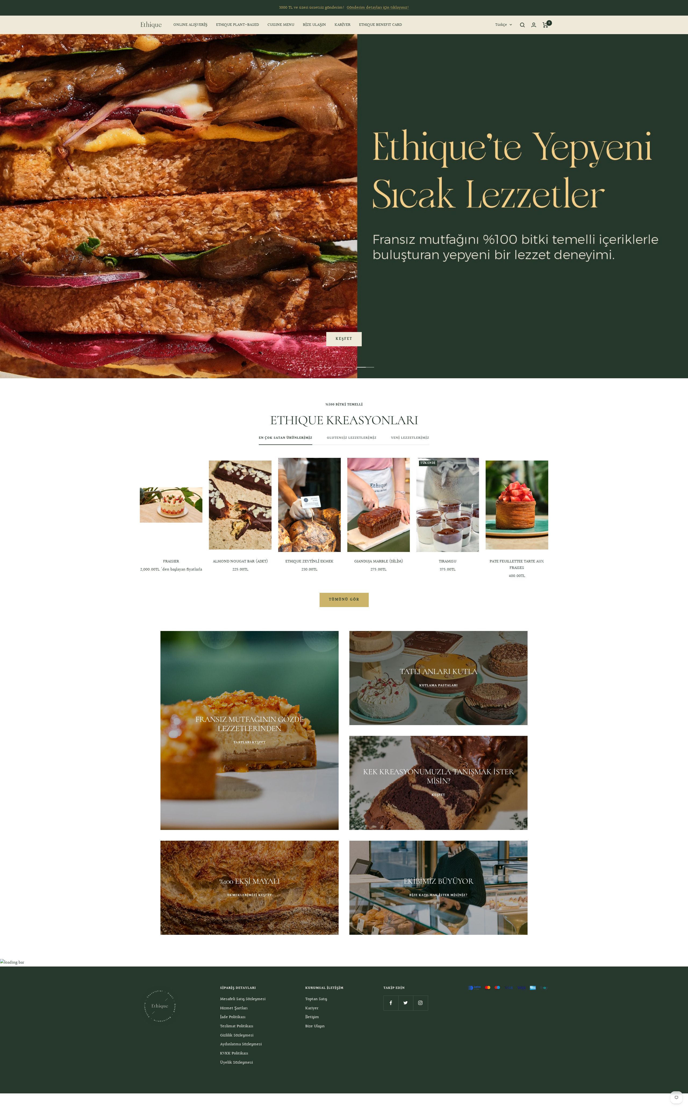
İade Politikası (232, 1017)
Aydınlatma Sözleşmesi (241, 1044)
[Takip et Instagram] (420, 1003)
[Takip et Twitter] (405, 1003)
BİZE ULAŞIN (314, 25)
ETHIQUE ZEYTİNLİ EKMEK (309, 561)
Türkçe (501, 25)
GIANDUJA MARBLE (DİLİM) (378, 561)
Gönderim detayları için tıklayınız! (378, 7)
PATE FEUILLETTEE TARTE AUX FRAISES (517, 564)
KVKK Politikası (234, 1053)
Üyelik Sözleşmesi (236, 1062)
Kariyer (311, 1008)
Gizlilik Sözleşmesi (236, 1035)
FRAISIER (171, 561)
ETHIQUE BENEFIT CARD (380, 25)
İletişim (312, 1017)
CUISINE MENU (280, 25)
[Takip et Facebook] (391, 1003)
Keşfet (344, 339)
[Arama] (522, 25)
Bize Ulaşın (315, 1026)
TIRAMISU (447, 561)
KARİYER (342, 25)
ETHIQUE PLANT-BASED (237, 25)
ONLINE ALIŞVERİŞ (190, 25)
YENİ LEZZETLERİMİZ (410, 438)
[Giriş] (533, 25)
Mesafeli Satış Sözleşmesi (243, 999)
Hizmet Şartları (234, 1008)
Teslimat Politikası (236, 1026)
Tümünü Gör (344, 600)
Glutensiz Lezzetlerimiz (352, 438)
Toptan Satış (316, 999)
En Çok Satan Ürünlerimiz (285, 438)
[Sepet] (545, 25)
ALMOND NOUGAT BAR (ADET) (240, 561)
